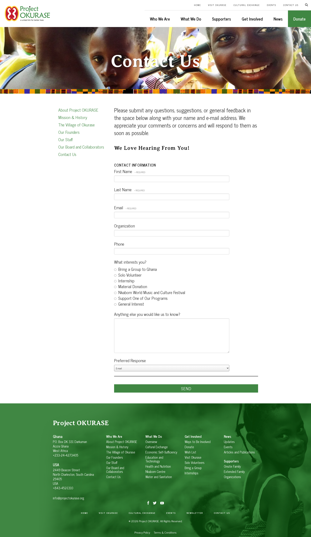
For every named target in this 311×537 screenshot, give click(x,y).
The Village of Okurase (76, 124)
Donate (299, 18)
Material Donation (132, 286)
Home (197, 5)
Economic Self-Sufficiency (161, 452)
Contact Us (290, 5)
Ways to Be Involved (198, 441)
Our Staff (65, 139)
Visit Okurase (217, 5)
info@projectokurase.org (68, 498)
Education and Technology (154, 459)
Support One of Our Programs (142, 298)
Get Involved (252, 18)
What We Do (191, 18)
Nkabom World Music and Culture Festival (151, 292)
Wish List (190, 452)
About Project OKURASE (78, 109)
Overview (151, 441)
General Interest (130, 303)
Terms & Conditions (165, 532)
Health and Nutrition (158, 466)
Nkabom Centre (155, 471)
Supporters (221, 18)
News (278, 18)
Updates (229, 441)
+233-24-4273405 (65, 455)
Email (119, 207)
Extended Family (234, 471)
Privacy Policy (142, 532)
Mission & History (72, 117)
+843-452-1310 (63, 488)
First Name (123, 171)
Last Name (123, 189)
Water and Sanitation (158, 476)
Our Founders (69, 132)
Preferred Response (130, 360)
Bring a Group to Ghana (137, 269)
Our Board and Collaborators (81, 146)
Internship (125, 280)
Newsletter (195, 513)
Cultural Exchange (247, 5)
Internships (191, 473)
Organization (124, 225)
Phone (119, 243)
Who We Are (160, 18)
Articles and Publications (239, 452)
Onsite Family (232, 466)
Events (271, 5)
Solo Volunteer (129, 274)
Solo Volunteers (194, 462)
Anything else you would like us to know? (147, 314)
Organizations (232, 476)
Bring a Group (193, 467)
